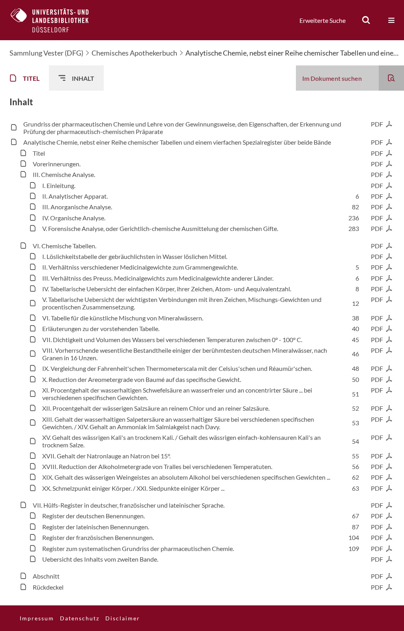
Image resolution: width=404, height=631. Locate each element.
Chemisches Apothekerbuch (134, 52)
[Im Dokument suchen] (391, 78)
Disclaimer (122, 618)
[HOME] (55, 20)
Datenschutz (79, 618)
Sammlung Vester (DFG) (46, 52)
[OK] (366, 20)
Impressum (37, 618)
